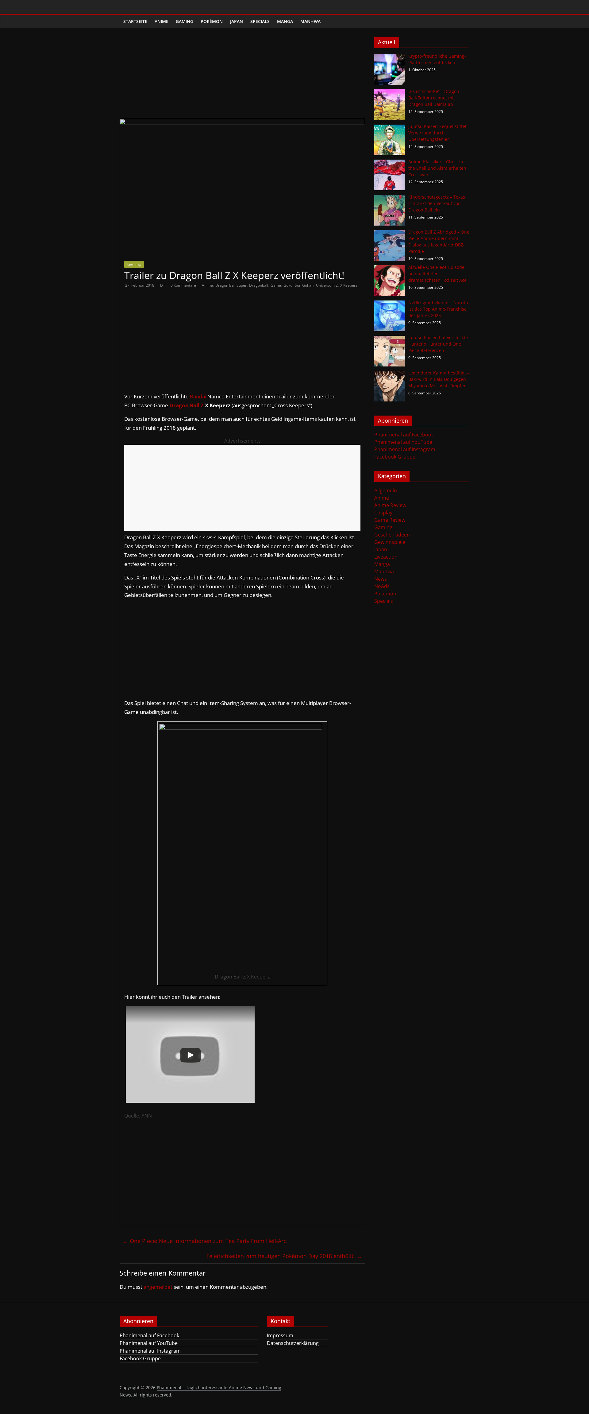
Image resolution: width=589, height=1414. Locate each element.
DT (163, 285)
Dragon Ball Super (231, 285)
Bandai (198, 396)
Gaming (184, 21)
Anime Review (390, 505)
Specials (260, 21)
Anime (161, 21)
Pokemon (385, 593)
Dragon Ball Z (186, 405)
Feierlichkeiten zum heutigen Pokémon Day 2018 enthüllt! (284, 1256)
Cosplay (383, 512)
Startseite (135, 21)
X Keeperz (348, 285)
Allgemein (385, 490)
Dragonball (258, 285)
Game (276, 285)
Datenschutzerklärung (293, 1343)
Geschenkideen (392, 534)
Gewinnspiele (389, 542)
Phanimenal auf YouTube (403, 442)
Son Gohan (304, 285)
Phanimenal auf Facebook (404, 434)
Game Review (389, 520)
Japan (236, 21)
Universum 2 (327, 285)
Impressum (280, 1335)
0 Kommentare (183, 285)
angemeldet (158, 1286)
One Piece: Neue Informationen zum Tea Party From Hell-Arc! (205, 1241)
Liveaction (386, 556)
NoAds (382, 586)
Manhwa (310, 21)
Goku (287, 285)
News (380, 578)
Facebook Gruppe (394, 456)
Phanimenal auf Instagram (404, 449)
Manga (285, 21)
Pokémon (212, 21)
